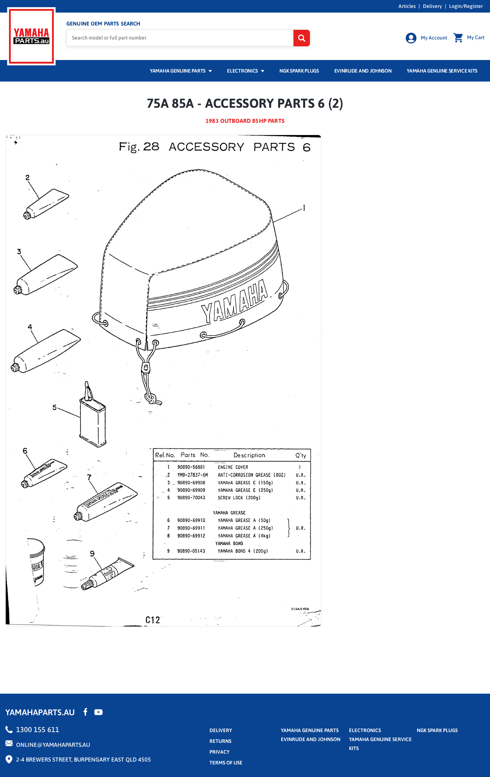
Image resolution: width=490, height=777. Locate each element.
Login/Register (466, 6)
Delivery (432, 6)
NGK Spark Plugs (299, 71)
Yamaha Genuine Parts (178, 71)
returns (220, 741)
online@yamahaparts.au (53, 744)
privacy (219, 752)
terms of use (225, 763)
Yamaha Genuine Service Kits (442, 71)
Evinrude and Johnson (363, 71)
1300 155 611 (37, 729)
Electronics (243, 71)
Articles (407, 6)
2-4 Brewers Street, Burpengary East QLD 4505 (83, 759)
